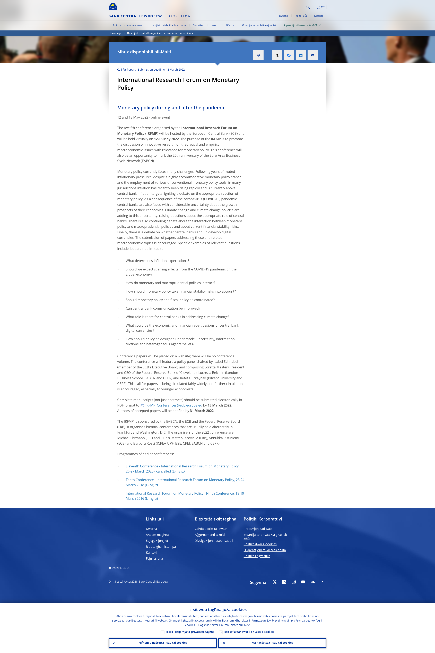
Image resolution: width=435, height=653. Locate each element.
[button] (314, 7)
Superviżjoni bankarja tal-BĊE (300, 25)
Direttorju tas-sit (120, 568)
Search (308, 7)
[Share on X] (277, 55)
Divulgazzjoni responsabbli (214, 540)
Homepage (115, 33)
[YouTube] (303, 582)
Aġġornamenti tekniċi (210, 534)
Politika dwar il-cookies (260, 544)
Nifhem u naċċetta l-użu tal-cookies (163, 643)
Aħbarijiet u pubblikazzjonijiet (258, 25)
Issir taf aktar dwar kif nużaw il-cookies (249, 632)
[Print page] (258, 55)
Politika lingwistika (257, 556)
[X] (275, 582)
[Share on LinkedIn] (301, 55)
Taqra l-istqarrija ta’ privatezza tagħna (190, 632)
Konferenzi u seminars (180, 33)
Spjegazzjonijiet (157, 540)
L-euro (214, 25)
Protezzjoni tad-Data (258, 529)
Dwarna (283, 16)
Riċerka (230, 25)
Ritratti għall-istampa (161, 546)
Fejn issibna (154, 558)
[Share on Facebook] (289, 55)
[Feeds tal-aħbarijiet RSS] (322, 582)
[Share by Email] (313, 55)
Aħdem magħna (157, 534)
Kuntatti (151, 552)
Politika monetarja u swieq (127, 25)
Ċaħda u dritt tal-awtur (211, 529)
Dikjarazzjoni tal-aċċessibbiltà (265, 550)
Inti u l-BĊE (301, 16)
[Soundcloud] (313, 582)
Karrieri (318, 16)
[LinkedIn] (284, 582)
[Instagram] (294, 582)
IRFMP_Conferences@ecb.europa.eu (173, 405)
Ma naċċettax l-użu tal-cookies (272, 643)
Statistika (198, 25)
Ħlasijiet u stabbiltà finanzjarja (168, 25)
